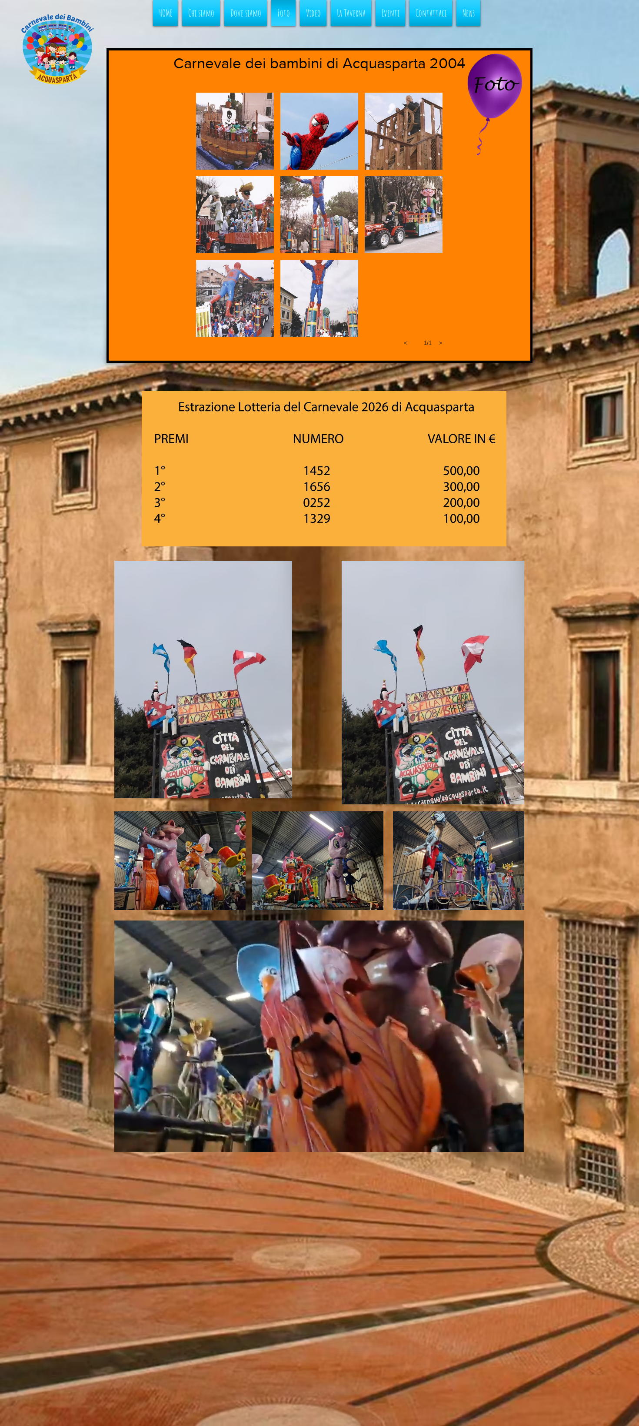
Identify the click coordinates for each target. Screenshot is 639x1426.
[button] (235, 131)
